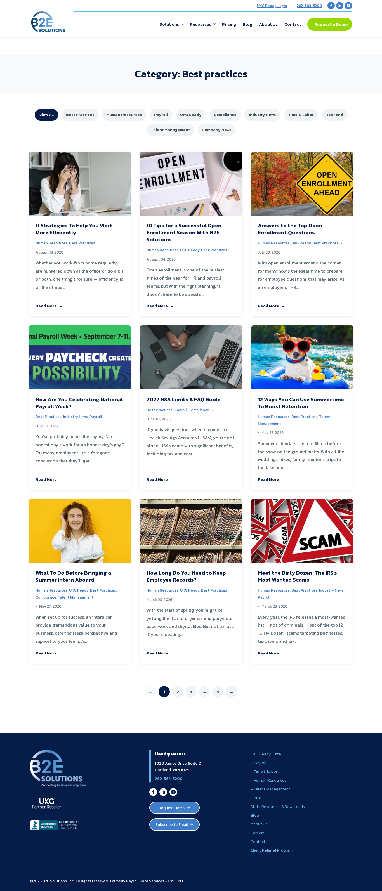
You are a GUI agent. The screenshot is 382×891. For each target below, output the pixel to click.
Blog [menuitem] (247, 24)
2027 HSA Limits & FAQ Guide (184, 399)
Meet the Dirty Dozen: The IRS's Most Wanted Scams (297, 576)
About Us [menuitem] (268, 24)
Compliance (225, 115)
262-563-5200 (309, 5)
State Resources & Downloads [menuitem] (278, 806)
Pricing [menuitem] (229, 24)
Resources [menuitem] (200, 24)
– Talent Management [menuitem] (270, 789)
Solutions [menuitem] (169, 24)
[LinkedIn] (339, 5)
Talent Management (170, 130)
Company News (216, 130)
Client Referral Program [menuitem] (272, 850)
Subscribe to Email (171, 824)
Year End (334, 115)
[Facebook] (331, 5)
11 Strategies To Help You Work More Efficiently (74, 229)
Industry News (262, 115)
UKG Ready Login (272, 5)
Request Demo (172, 807)
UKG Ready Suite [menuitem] (266, 754)
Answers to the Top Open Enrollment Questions (290, 229)
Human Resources (124, 115)
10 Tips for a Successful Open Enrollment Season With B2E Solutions (184, 232)
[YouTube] (348, 5)
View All (46, 115)
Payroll (161, 115)
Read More (46, 306)
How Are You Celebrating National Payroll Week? (79, 402)
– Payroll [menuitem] (259, 763)
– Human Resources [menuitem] (268, 780)
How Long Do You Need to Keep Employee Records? (186, 576)
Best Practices (80, 115)
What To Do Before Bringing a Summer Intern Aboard (73, 576)
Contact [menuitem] (292, 24)
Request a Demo (331, 24)
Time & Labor (301, 115)
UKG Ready (191, 115)
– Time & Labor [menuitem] (264, 771)
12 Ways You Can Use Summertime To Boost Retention (301, 402)
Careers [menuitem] (258, 833)
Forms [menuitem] (256, 798)
